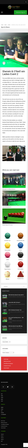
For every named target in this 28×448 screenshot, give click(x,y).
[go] (24, 286)
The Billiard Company (8, 363)
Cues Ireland (6, 368)
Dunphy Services (7, 365)
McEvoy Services (7, 361)
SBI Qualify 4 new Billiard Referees (8, 189)
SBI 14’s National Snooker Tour (15, 309)
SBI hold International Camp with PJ (16, 294)
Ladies (23, 63)
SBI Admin (9, 62)
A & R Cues (6, 359)
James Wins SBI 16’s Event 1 (14, 302)
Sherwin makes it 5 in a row (7, 224)
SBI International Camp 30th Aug (15, 326)
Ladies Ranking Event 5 (6, 207)
